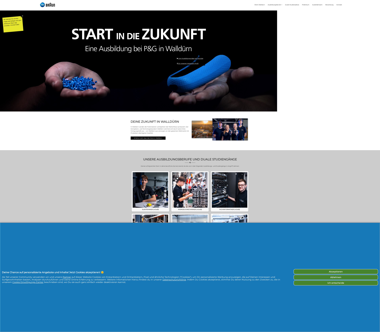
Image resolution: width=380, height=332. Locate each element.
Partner (67, 277)
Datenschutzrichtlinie (174, 279)
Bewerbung (329, 5)
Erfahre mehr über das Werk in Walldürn (148, 138)
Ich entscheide (335, 283)
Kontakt (339, 5)
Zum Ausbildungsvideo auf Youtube (190, 58)
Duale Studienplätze (292, 5)
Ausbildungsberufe (274, 5)
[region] (190, 277)
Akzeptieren (336, 271)
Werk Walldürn (259, 5)
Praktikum (305, 5)
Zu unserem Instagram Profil (188, 63)
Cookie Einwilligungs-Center (27, 282)
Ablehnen (335, 277)
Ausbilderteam (317, 5)
